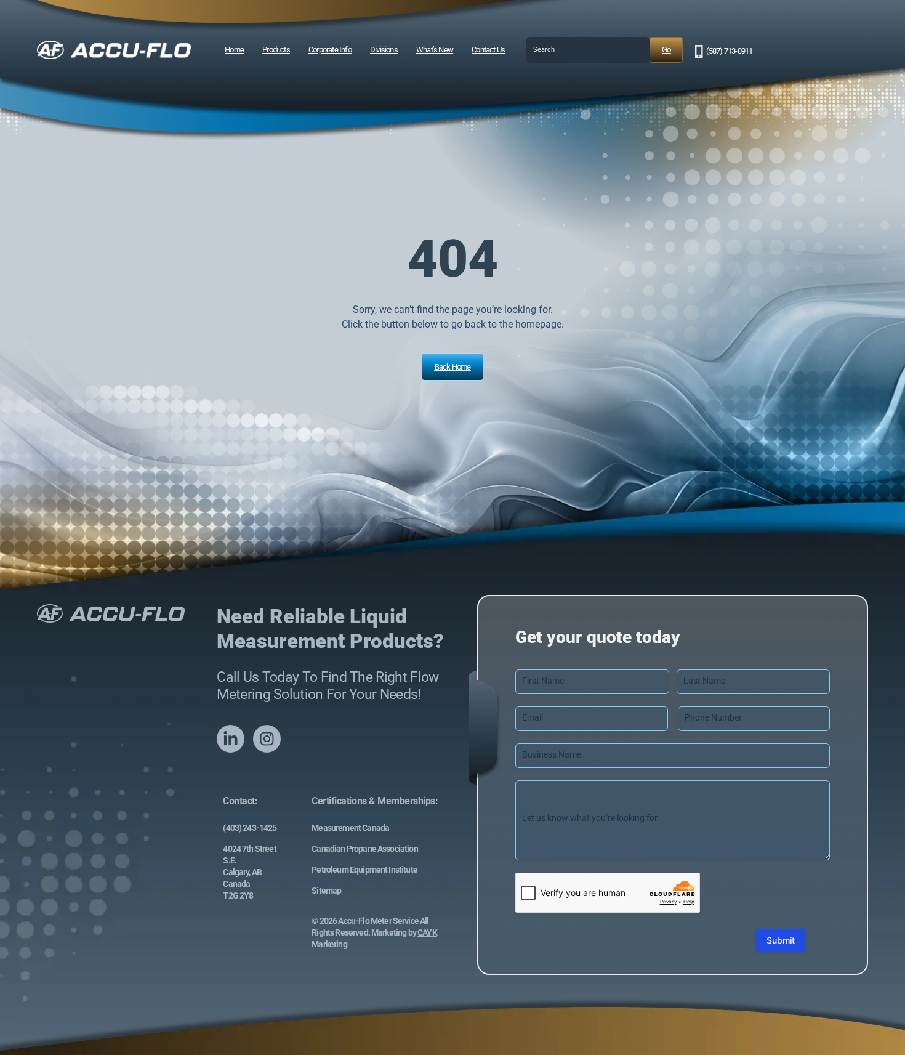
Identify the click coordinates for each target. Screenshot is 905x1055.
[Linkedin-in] (230, 739)
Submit (780, 940)
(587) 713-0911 (729, 50)
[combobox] (588, 50)
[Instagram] (267, 739)
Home (234, 49)
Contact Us (488, 49)
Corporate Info (330, 49)
